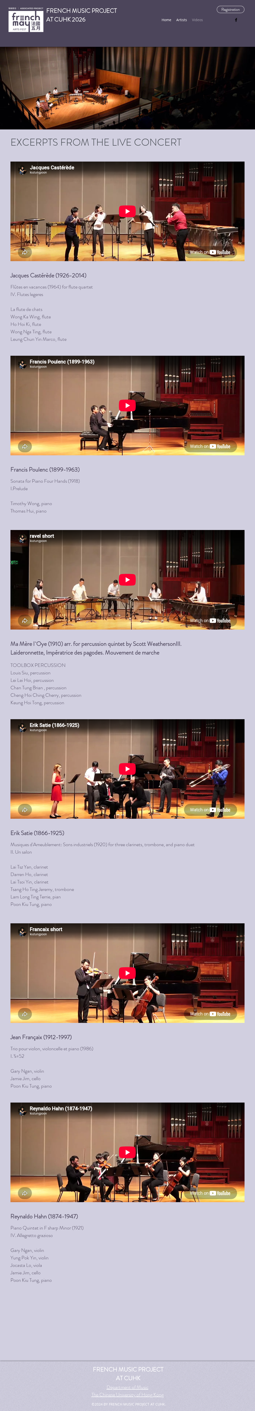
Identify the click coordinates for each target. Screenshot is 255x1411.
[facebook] (236, 19)
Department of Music (127, 1387)
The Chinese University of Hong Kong (127, 1394)
